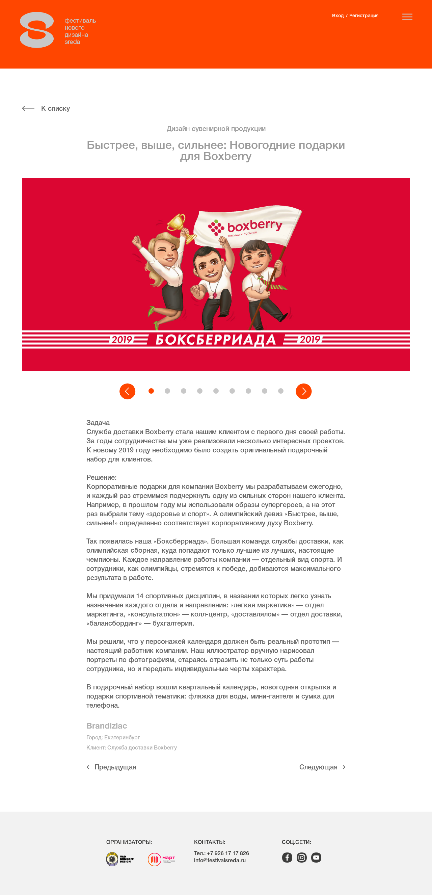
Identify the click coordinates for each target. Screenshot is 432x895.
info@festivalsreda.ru (220, 861)
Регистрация (364, 16)
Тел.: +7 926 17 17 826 (221, 853)
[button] (127, 391)
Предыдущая (115, 768)
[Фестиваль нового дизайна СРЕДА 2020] (61, 30)
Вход (338, 16)
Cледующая (318, 768)
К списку (55, 109)
